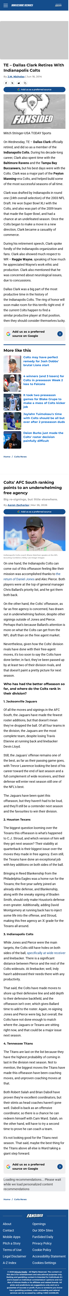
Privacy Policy (42, 1243)
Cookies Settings (44, 1263)
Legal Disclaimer (14, 1256)
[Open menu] (6, 5)
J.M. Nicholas (16, 76)
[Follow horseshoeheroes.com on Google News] (60, 333)
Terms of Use (12, 1250)
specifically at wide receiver (46, 953)
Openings (39, 1224)
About (7, 1224)
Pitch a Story (12, 1243)
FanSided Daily (42, 1237)
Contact (8, 1230)
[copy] (25, 83)
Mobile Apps (11, 1237)
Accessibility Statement (49, 1256)
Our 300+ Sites (42, 1230)
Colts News (20, 456)
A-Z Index (9, 1263)
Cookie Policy (41, 1250)
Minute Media (20, 1272)
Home (7, 456)
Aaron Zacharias (18, 505)
